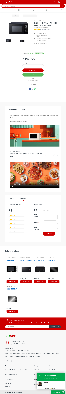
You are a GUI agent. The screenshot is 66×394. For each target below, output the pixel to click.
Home (6, 16)
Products (15, 16)
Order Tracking (52, 372)
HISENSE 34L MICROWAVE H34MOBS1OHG (52, 260)
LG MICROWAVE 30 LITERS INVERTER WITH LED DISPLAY (25, 260)
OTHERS (7, 386)
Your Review (36, 210)
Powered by (50, 388)
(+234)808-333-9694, (18, 344)
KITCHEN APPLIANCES (29, 16)
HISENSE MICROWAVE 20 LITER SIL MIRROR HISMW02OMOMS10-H (12, 289)
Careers (36, 372)
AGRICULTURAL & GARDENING (10, 382)
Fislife (11, 392)
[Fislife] (10, 2)
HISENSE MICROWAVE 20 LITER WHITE (12, 260)
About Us (36, 369)
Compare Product (33, 80)
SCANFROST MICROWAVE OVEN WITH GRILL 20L (38, 260)
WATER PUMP (23, 369)
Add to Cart (34, 70)
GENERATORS (9, 377)
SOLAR (7, 372)
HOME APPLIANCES (52, 257)
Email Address (37, 228)
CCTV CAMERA (9, 379)
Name (36, 222)
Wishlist (33, 78)
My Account (52, 369)
